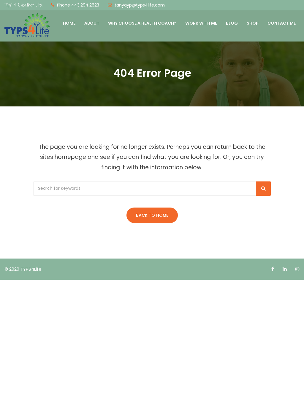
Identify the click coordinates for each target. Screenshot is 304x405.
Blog (232, 23)
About (91, 23)
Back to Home (152, 215)
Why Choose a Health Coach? (142, 23)
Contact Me (281, 23)
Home (69, 23)
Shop (253, 23)
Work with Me (201, 23)
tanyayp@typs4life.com (140, 5)
